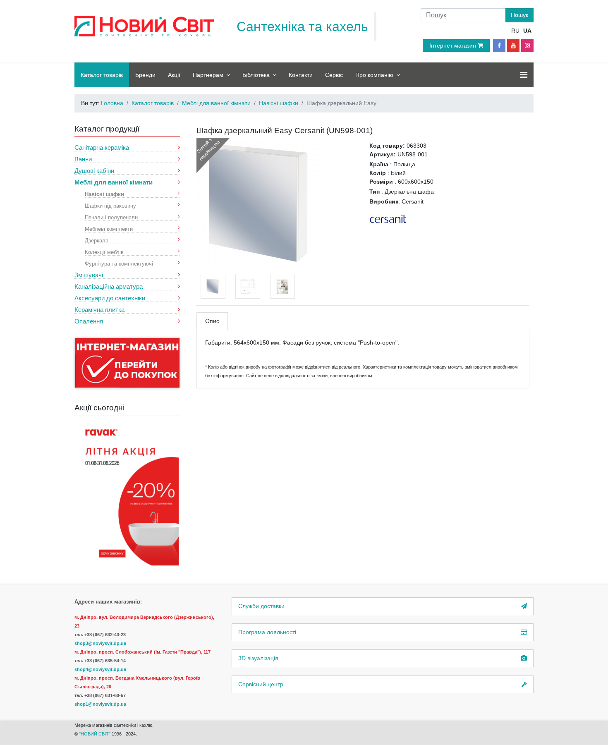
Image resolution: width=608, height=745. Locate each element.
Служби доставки (261, 606)
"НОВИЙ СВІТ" (95, 733)
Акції (174, 75)
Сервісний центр (260, 684)
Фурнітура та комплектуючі (119, 263)
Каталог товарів (102, 75)
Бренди (145, 75)
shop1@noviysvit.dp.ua (100, 704)
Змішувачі (88, 274)
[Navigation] (523, 74)
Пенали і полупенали (111, 217)
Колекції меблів (104, 252)
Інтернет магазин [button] (453, 45)
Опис (212, 321)
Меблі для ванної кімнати (113, 182)
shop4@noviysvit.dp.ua (100, 669)
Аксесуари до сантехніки (109, 298)
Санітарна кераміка (101, 147)
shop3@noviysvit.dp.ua (100, 643)
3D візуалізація (258, 658)
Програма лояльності (267, 632)
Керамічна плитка (99, 309)
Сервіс (334, 75)
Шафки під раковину (110, 205)
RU (515, 30)
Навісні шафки (104, 194)
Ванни (83, 159)
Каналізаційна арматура (108, 286)
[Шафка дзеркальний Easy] (258, 203)
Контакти (301, 75)
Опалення (88, 321)
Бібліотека (256, 75)
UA (527, 30)
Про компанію (374, 75)
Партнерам (208, 75)
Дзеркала (96, 240)
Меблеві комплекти (109, 228)
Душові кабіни (94, 170)
